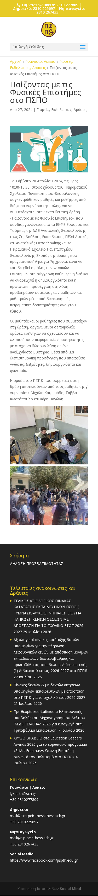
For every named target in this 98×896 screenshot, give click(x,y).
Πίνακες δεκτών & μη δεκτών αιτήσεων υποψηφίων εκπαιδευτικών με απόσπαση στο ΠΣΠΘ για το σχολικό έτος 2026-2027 (49, 691)
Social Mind (70, 888)
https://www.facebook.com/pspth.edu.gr (44, 860)
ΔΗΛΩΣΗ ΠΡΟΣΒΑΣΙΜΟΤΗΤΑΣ (36, 563)
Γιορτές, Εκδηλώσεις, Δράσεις (62, 109)
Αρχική (15, 61)
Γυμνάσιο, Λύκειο (40, 61)
